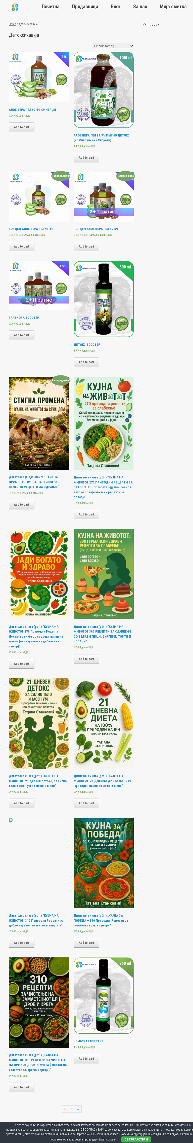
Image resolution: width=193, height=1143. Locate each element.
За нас (140, 7)
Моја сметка (173, 7)
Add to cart (21, 127)
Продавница (85, 7)
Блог (116, 7)
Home (12, 24)
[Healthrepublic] (15, 6)
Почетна (51, 7)
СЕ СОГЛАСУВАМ (136, 1139)
